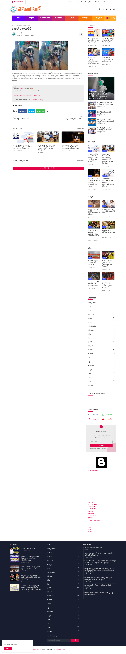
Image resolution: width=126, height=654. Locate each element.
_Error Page (91, 514)
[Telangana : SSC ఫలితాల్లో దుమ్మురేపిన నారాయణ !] (92, 113)
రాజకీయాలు (45, 18)
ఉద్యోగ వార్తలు (101, 326)
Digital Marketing (32, 19)
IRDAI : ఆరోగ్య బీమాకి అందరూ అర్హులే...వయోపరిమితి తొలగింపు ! (94, 212)
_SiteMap (90, 512)
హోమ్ (13, 26)
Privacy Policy (88, 2)
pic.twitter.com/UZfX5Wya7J (32, 96)
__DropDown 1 (91, 506)
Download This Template (94, 521)
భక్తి (101, 362)
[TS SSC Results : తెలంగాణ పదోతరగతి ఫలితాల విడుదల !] (92, 105)
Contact (90, 531)
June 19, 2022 (36, 100)
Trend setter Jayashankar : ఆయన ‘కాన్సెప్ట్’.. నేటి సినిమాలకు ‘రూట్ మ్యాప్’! (30, 577)
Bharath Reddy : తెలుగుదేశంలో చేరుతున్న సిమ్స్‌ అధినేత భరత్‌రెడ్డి (98, 594)
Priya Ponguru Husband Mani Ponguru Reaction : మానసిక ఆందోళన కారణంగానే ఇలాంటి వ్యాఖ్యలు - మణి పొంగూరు (99, 570)
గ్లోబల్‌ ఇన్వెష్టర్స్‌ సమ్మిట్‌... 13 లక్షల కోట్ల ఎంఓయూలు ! (104, 129)
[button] (114, 18)
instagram (110, 2)
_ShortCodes (91, 510)
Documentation (92, 515)
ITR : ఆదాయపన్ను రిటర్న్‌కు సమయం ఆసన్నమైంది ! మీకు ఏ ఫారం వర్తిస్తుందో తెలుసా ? (22, 147)
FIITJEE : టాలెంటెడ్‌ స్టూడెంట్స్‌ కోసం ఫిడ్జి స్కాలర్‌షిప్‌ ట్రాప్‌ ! (93, 40)
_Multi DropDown (92, 505)
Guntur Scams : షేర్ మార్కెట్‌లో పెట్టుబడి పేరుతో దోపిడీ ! (30, 568)
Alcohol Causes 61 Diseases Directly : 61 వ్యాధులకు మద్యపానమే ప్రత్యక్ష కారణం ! (70, 147)
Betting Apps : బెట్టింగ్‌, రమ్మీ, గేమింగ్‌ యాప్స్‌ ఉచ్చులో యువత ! (108, 40)
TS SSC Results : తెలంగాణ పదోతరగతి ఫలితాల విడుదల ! (105, 103)
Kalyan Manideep (60, 650)
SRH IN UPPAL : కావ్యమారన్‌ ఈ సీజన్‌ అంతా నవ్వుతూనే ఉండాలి (108, 285)
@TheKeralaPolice (18, 96)
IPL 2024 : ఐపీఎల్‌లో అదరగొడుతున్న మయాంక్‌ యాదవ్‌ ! (93, 284)
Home (18, 18)
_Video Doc (91, 519)
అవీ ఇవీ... (101, 311)
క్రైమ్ (101, 338)
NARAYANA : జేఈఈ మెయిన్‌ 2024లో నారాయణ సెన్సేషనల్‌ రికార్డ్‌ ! (105, 121)
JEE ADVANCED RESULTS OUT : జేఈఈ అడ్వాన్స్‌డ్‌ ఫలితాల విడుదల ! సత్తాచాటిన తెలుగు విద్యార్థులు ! (47, 148)
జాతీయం (101, 342)
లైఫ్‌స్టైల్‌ (101, 370)
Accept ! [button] (8, 649)
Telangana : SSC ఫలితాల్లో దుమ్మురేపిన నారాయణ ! (104, 112)
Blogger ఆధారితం (93, 471)
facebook (95, 415)
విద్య (101, 377)
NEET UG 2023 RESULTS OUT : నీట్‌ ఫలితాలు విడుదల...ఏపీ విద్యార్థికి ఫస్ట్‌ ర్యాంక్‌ (108, 182)
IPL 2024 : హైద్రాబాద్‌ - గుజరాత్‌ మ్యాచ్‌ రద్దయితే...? (94, 263)
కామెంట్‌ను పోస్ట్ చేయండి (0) (48, 168)
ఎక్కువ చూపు (80, 129)
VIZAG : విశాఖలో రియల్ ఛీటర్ (30, 549)
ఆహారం (101, 322)
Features (90, 503)
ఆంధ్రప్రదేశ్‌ (101, 315)
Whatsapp (41, 111)
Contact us (79, 2)
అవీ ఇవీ (101, 307)
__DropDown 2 (92, 508)
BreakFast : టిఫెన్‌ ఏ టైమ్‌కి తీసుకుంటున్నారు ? (108, 232)
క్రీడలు (101, 334)
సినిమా (72, 18)
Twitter (32, 111)
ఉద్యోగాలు (98, 18)
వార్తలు (18, 26)
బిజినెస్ (101, 358)
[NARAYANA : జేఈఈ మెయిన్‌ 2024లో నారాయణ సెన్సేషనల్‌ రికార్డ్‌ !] (92, 122)
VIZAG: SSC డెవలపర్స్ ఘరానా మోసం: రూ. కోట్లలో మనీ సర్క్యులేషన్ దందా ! (30, 558)
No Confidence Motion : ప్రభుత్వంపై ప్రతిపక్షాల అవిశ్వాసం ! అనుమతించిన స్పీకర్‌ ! (98, 579)
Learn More (14, 645)
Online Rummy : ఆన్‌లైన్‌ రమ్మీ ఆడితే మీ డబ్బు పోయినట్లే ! (108, 60)
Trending (101, 385)
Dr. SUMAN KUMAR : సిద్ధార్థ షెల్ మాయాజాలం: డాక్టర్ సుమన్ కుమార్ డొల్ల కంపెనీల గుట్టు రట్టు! (31, 587)
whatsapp (109, 415)
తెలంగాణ (101, 350)
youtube (109, 419)
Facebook (23, 111)
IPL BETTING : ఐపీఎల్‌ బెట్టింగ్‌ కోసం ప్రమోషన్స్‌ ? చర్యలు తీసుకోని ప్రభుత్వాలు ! (94, 60)
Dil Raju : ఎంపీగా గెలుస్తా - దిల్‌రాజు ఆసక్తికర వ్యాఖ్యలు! (97, 586)
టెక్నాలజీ (101, 346)
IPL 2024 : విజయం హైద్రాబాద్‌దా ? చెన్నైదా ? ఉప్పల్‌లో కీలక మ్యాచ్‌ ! (107, 263)
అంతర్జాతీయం (101, 303)
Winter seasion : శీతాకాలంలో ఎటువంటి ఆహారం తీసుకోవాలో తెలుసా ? (93, 234)
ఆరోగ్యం (85, 18)
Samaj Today (35, 650)
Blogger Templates (92, 649)
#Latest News (58, 19)
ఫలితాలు (101, 354)
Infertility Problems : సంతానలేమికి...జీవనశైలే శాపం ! (108, 211)
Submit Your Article (100, 2)
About (89, 529)
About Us (71, 2)
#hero (21, 89)
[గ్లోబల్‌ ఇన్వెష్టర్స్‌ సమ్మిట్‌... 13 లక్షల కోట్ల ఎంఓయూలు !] (92, 130)
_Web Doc (90, 517)
